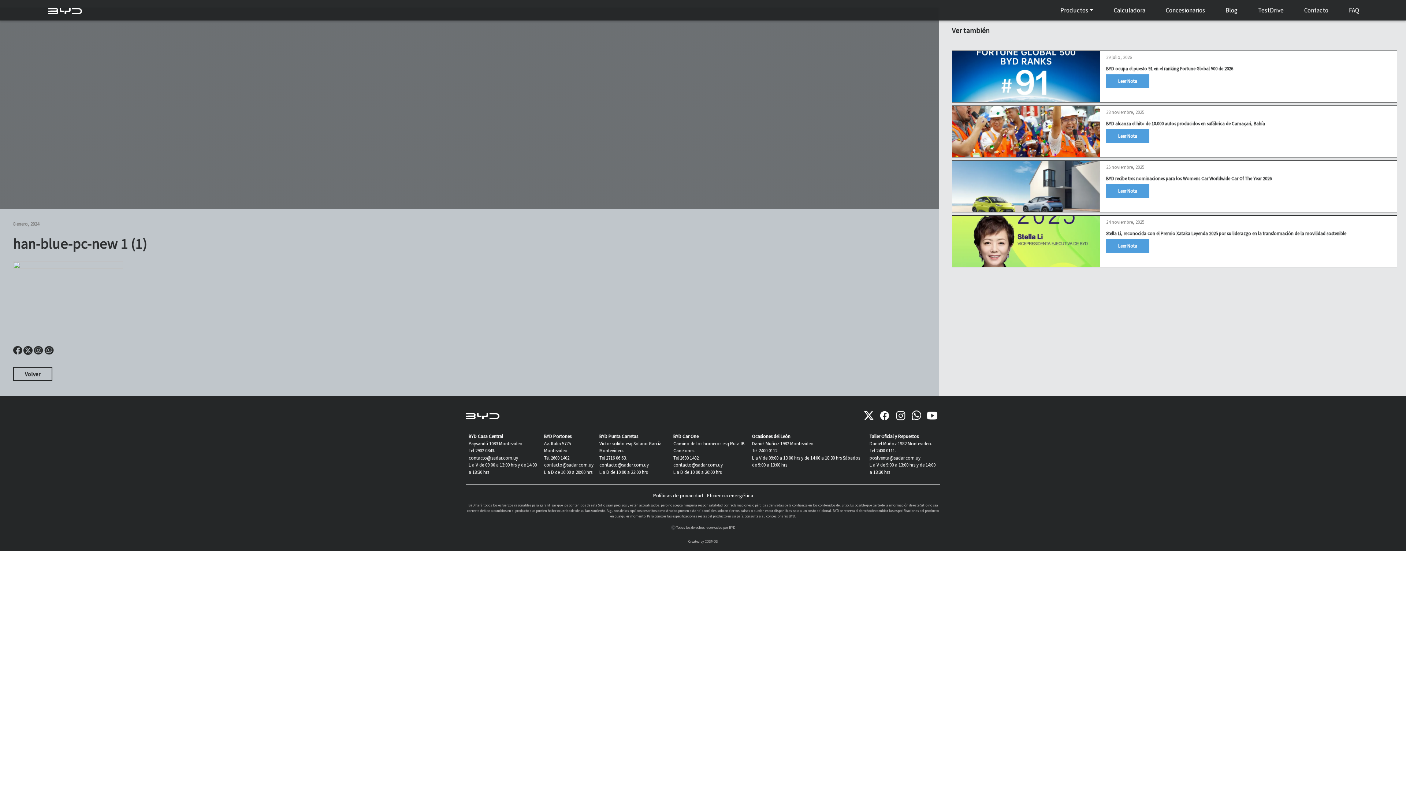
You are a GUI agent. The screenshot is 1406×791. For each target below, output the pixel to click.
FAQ (1354, 10)
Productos (1074, 10)
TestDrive (1271, 10)
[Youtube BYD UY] (932, 416)
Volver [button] (33, 374)
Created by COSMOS (703, 541)
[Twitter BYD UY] (869, 416)
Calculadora (1129, 10)
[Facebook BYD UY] (884, 416)
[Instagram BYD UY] (901, 416)
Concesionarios (1185, 10)
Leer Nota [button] (1127, 81)
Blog (1231, 10)
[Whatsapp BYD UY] (916, 416)
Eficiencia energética (730, 495)
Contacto (1316, 10)
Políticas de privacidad (678, 495)
